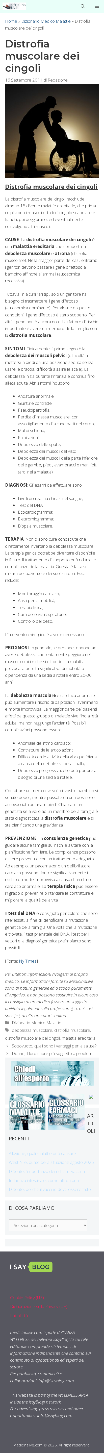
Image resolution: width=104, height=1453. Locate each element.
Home (11, 21)
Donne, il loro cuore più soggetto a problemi (52, 1053)
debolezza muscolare (32, 1030)
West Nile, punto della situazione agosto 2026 (51, 1162)
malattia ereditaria (78, 1038)
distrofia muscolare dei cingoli (32, 1038)
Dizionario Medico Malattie (46, 21)
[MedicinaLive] (14, 6)
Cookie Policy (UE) (27, 1297)
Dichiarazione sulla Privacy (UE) (38, 1306)
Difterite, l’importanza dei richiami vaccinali (47, 1171)
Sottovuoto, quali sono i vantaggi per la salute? (54, 1046)
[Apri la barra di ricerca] (83, 6)
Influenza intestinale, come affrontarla (44, 1180)
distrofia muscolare (72, 1030)
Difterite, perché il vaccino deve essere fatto (50, 1189)
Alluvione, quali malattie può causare (42, 1153)
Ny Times (28, 961)
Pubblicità (19, 1315)
